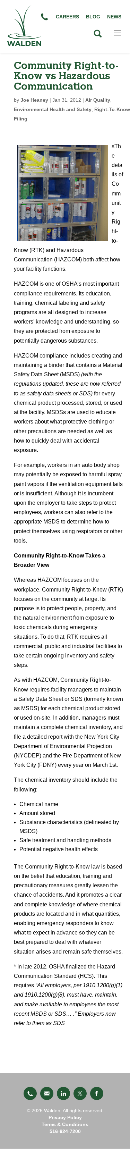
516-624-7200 (65, 1131)
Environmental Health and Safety (53, 109)
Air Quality (97, 100)
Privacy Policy (65, 1117)
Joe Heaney (34, 100)
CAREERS (67, 17)
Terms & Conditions (65, 1124)
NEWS (114, 17)
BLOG (93, 17)
